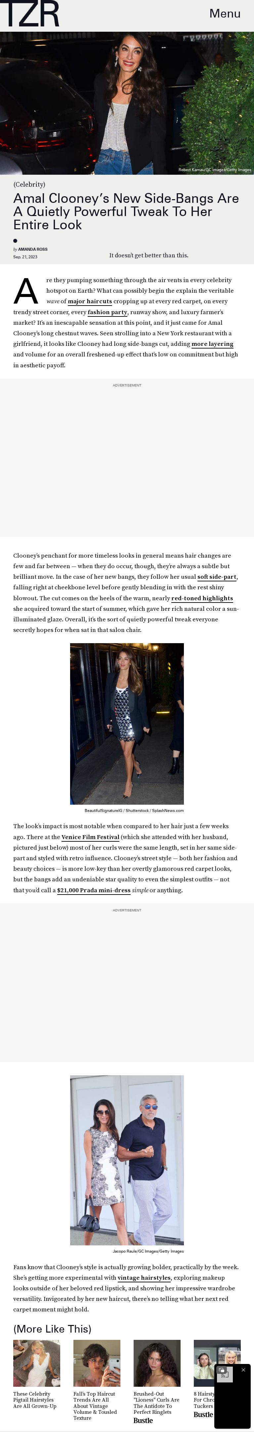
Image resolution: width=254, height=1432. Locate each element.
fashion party (107, 312)
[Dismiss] (243, 1370)
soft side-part (216, 576)
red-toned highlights (202, 598)
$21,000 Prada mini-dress (94, 890)
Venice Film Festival (90, 837)
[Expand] (221, 1370)
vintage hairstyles (144, 1277)
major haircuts (90, 301)
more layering (212, 344)
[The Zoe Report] (29, 13)
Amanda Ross (33, 249)
